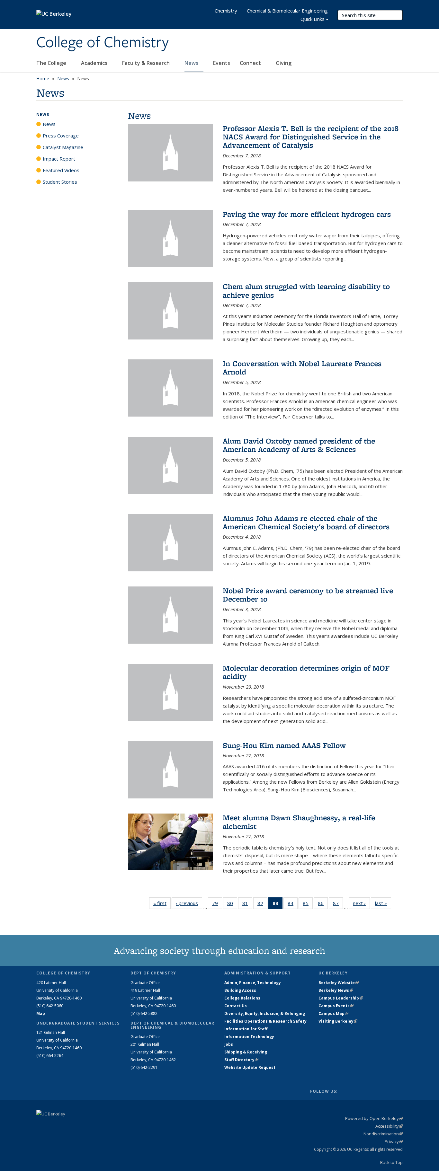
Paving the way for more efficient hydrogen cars (307, 214)
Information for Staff (245, 1029)
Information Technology (249, 1036)
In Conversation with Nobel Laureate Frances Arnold (302, 367)
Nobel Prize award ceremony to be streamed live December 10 (308, 595)
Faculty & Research (146, 62)
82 (262, 904)
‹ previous (189, 903)
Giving (283, 62)
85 (308, 904)
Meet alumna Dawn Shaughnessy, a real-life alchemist (299, 822)
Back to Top (391, 1162)
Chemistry (226, 10)
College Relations (242, 998)
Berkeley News (335, 990)
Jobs (228, 1044)
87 (338, 904)
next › (361, 903)
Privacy (394, 1141)
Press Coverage (61, 135)
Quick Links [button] (312, 19)
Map (40, 1013)
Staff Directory (241, 1059)
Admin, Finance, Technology (252, 982)
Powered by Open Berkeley (374, 1118)
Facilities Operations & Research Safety (265, 1021)
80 (232, 904)
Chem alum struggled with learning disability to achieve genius (306, 290)
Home (42, 78)
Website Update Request (249, 1067)
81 (247, 904)
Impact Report (59, 158)
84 (293, 904)
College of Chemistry (102, 42)
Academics (95, 62)
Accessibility (389, 1126)
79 (217, 904)
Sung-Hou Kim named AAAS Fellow (284, 745)
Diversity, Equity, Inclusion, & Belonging (264, 1013)
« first (162, 903)
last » (383, 903)
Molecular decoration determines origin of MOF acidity (306, 672)
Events (221, 62)
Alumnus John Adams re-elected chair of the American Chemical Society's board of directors (306, 522)
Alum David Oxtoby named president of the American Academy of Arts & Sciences (299, 445)
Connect (251, 62)
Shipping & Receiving (245, 1052)
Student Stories (60, 182)
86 (323, 904)
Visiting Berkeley (337, 1021)
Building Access (240, 990)
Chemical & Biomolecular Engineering (287, 10)
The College (51, 62)
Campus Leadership (340, 998)
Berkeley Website (338, 982)
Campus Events (336, 1005)
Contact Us (235, 1005)
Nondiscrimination (383, 1134)
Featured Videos (61, 170)
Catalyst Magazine (63, 147)
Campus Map (333, 1013)
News (192, 62)
